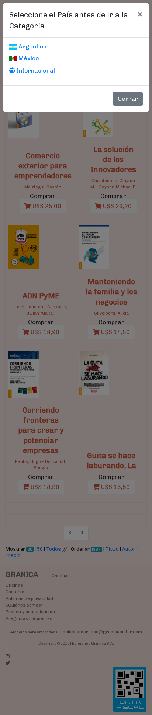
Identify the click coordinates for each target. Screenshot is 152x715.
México (28, 58)
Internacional (35, 70)
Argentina (32, 46)
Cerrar (128, 98)
